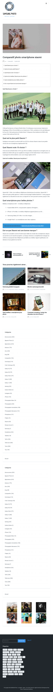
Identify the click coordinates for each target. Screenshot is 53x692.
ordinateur (18, 664)
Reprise (7, 421)
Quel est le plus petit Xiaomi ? (12, 69)
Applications (8, 344)
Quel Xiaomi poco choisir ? (11, 65)
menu (4, 664)
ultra (16, 674)
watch (20, 674)
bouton (5, 654)
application (20, 649)
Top (6, 449)
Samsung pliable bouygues (11, 287)
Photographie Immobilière (11, 407)
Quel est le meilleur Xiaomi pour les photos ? (16, 76)
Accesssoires (36, 289)
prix (9, 669)
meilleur (14, 661)
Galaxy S (7, 379)
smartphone (21, 671)
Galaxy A (7, 368)
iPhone (6, 397)
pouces (21, 666)
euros (15, 657)
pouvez (4, 669)
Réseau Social (8, 425)
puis (13, 669)
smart (15, 671)
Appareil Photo (8, 340)
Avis (9, 316)
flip (24, 657)
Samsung (7, 428)
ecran (11, 657)
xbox (4, 676)
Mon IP (29, 640)
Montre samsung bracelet (36, 287)
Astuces (7, 347)
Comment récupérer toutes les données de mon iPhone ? (37, 313)
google (14, 659)
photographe (10, 666)
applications (6, 652)
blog (6, 354)
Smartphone (21, 289)
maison (9, 661)
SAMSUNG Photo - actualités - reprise (18, 687)
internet (19, 659)
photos (16, 666)
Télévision (7, 442)
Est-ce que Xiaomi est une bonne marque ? (15, 83)
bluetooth (18, 652)
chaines (14, 654)
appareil (10, 649)
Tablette (7, 435)
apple (15, 649)
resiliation (17, 669)
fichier (19, 657)
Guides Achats (8, 389)
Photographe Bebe (9, 400)
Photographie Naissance (11, 411)
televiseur (11, 674)
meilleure (20, 661)
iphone (4, 661)
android (5, 649)
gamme (9, 659)
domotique (5, 657)
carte (9, 654)
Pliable (6, 418)
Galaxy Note (8, 375)
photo (4, 666)
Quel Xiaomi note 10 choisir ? (12, 72)
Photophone (8, 414)
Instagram (7, 393)
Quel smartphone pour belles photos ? (14, 80)
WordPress (30, 689)
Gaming (6, 386)
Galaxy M (7, 372)
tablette (5, 674)
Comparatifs (10, 61)
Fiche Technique (9, 365)
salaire (4, 671)
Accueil (6, 458)
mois (13, 664)
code (19, 654)
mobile (8, 664)
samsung (10, 671)
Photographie (8, 404)
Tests (6, 446)
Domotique (7, 361)
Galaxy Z (16, 289)
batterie (12, 652)
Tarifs (6, 439)
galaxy (4, 659)
